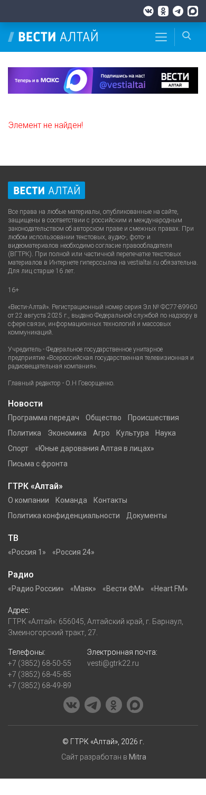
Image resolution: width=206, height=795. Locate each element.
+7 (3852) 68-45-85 (39, 674)
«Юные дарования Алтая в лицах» (94, 448)
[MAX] (193, 11)
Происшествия (153, 417)
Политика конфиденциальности (64, 515)
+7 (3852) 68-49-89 (39, 685)
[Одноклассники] (163, 11)
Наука (165, 433)
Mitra (137, 757)
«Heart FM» (169, 588)
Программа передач (43, 417)
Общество (103, 417)
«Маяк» (83, 588)
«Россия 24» (73, 552)
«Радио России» (36, 588)
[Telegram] (178, 11)
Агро (101, 433)
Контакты (110, 500)
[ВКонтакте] (148, 11)
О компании (28, 500)
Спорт (18, 448)
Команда (71, 500)
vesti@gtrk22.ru (113, 663)
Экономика (67, 433)
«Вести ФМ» (123, 588)
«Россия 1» (27, 552)
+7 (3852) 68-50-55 (39, 663)
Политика (24, 433)
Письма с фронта (38, 463)
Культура (132, 433)
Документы (146, 515)
